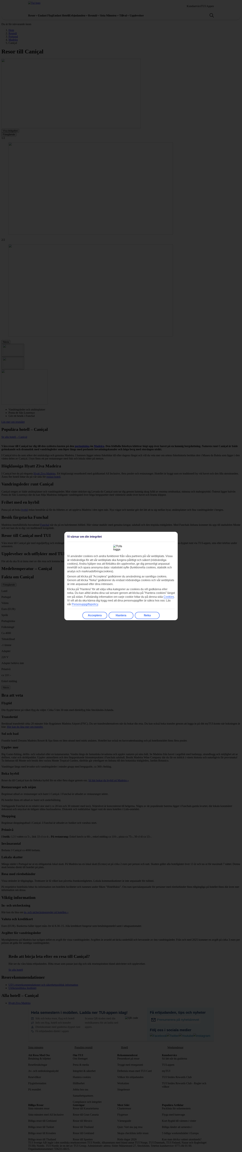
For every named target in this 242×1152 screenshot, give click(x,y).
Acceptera (95, 615)
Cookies (169, 596)
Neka (147, 615)
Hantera (121, 615)
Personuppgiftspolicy (85, 604)
